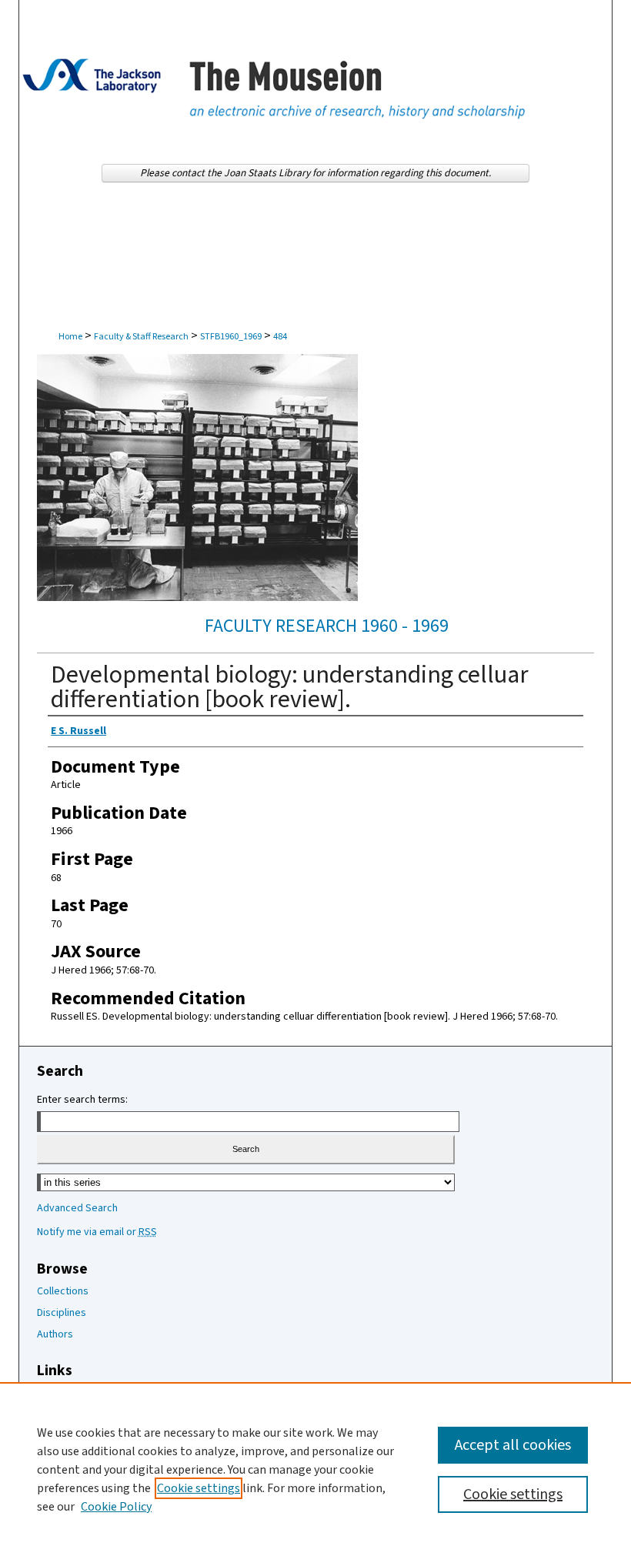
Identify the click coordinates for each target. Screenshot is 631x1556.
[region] (315, 1469)
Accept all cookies (513, 1445)
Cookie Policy (116, 1506)
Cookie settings (198, 1488)
